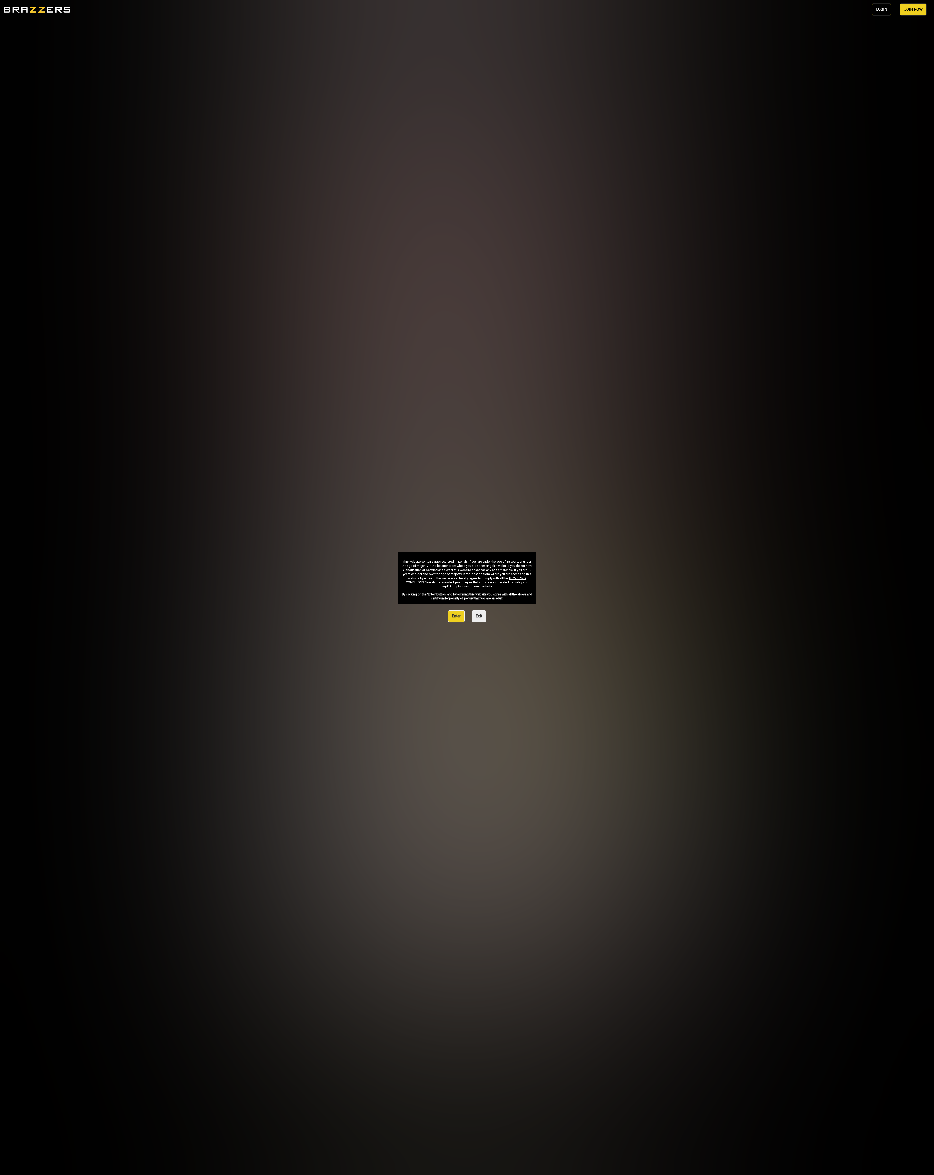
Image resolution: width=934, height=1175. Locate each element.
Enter (456, 616)
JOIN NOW (913, 9)
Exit (479, 616)
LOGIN (881, 9)
